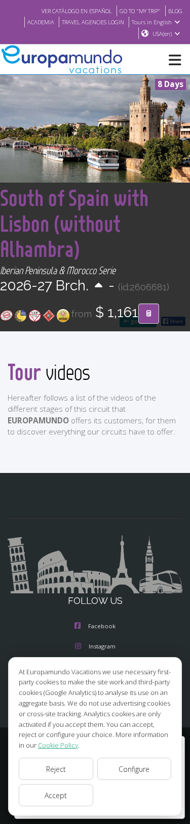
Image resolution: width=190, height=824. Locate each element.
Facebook (102, 626)
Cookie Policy (58, 745)
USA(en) (162, 33)
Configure (134, 769)
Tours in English (152, 22)
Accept (56, 795)
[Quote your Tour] (148, 313)
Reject (56, 769)
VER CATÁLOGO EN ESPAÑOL (77, 11)
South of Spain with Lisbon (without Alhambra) (74, 223)
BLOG (175, 11)
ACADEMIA (40, 22)
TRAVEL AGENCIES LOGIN (93, 22)
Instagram (102, 646)
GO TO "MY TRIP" (140, 11)
